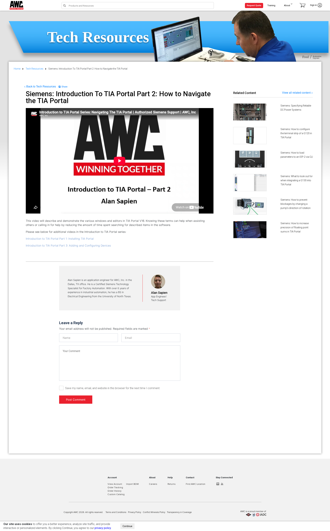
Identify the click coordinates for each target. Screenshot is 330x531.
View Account (115, 484)
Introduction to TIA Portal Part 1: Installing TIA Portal (60, 238)
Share (64, 86)
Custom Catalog (116, 494)
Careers (153, 484)
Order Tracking (115, 487)
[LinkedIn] (218, 483)
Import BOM (132, 484)
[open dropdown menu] (290, 4)
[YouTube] (223, 483)
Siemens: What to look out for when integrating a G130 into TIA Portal (296, 180)
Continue (127, 526)
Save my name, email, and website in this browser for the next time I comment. (112, 388)
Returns (172, 484)
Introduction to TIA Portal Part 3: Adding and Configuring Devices (68, 245)
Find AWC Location (195, 484)
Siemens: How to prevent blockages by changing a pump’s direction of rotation (295, 203)
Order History (115, 491)
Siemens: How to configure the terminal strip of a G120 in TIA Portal (296, 133)
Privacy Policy (134, 512)
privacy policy (103, 528)
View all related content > (297, 92)
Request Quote (254, 5)
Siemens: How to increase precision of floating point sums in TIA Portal (294, 227)
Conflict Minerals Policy (154, 512)
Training (271, 5)
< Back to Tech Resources (40, 86)
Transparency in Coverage (179, 512)
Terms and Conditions (116, 512)
